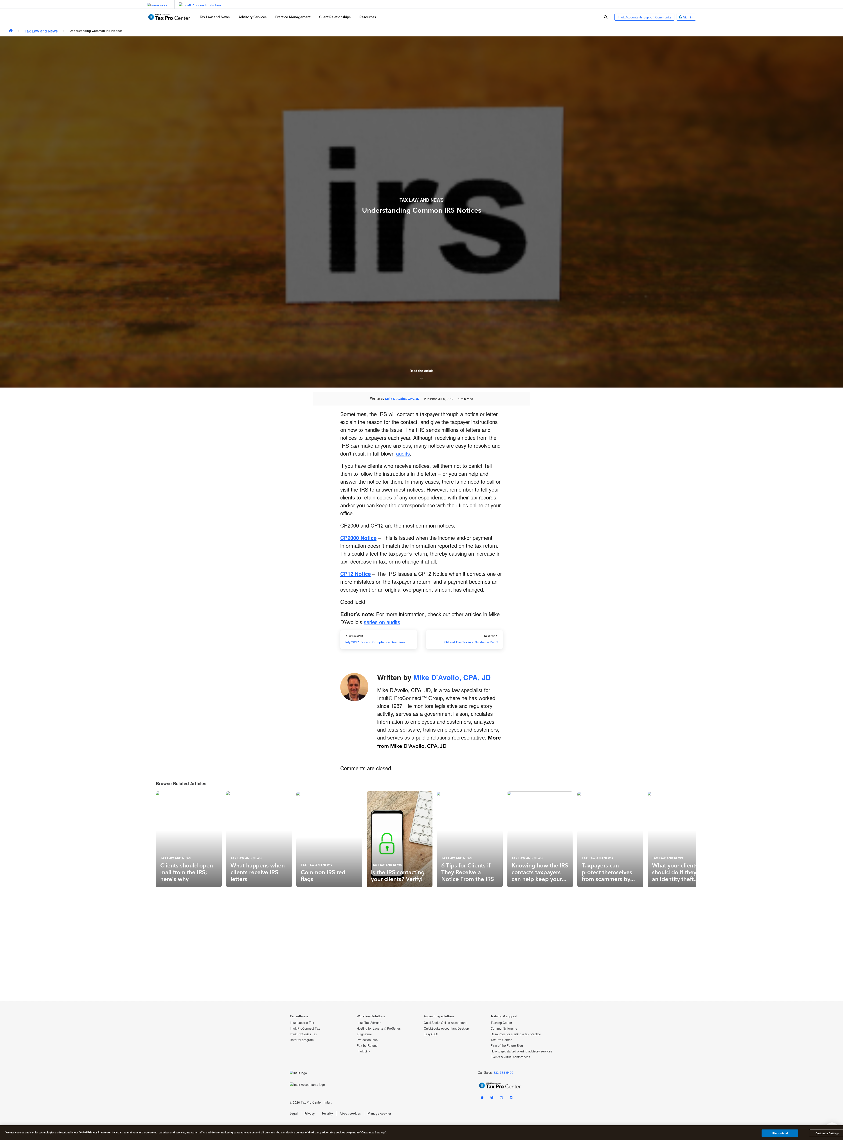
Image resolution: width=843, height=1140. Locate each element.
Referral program (302, 1040)
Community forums (504, 1028)
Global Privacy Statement (95, 1132)
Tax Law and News (215, 17)
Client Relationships (335, 17)
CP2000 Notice (358, 537)
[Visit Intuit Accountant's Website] (200, 4)
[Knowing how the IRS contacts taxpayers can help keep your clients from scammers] (540, 839)
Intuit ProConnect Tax (305, 1028)
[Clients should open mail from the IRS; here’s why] (189, 839)
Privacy (309, 1113)
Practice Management (292, 17)
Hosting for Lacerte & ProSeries (379, 1028)
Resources (367, 17)
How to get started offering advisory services (521, 1051)
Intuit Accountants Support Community (644, 17)
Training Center (501, 1022)
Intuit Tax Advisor (369, 1022)
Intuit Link (363, 1051)
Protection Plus (367, 1040)
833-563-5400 (503, 1072)
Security (327, 1113)
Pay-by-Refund (367, 1045)
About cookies (350, 1113)
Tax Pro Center (501, 1040)
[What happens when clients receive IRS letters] (259, 839)
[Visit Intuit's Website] (157, 4)
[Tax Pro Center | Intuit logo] (169, 17)
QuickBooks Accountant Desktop (446, 1028)
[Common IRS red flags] (329, 839)
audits (403, 453)
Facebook (482, 1098)
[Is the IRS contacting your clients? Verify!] (399, 839)
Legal (294, 1113)
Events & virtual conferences (510, 1057)
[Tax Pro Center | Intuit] (11, 31)
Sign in (688, 17)
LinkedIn (511, 1098)
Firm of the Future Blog (507, 1045)
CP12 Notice (355, 573)
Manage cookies (379, 1113)
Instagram (501, 1098)
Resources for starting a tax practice (516, 1034)
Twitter (491, 1098)
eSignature (364, 1034)
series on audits (382, 622)
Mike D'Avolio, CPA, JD (402, 399)
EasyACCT (431, 1034)
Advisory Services (252, 17)
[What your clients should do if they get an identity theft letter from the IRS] (680, 839)
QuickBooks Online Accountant (445, 1022)
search (605, 17)
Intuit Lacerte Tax (302, 1022)
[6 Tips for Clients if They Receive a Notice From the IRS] (470, 839)
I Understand (780, 1133)
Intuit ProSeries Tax (303, 1034)
